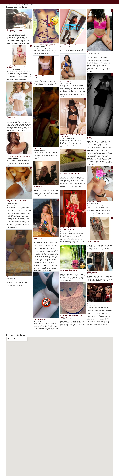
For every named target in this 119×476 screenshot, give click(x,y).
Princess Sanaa (12, 277)
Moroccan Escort (93, 52)
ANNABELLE (38, 238)
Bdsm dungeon (10, 4)
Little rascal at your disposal (70, 173)
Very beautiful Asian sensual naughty (16, 67)
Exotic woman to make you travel (18, 156)
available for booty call (68, 45)
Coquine (90, 303)
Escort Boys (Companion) (69, 270)
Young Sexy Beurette (41, 319)
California (25, 4)
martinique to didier (94, 202)
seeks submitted (39, 186)
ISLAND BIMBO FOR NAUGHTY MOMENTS (17, 201)
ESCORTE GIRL (92, 272)
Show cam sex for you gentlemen (45, 45)
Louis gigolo (38, 148)
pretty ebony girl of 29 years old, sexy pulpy (71, 135)
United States (18, 4)
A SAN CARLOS (39, 76)
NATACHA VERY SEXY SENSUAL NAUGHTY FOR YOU (71, 228)
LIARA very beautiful (94, 241)
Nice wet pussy (65, 81)
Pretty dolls (11, 117)
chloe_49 (90, 137)
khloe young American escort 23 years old (71, 316)
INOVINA (8, 2)
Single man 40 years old (15, 30)
